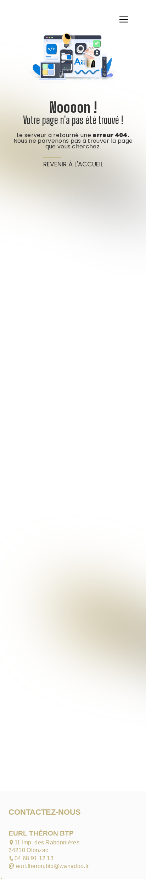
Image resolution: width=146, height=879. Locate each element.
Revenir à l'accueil (73, 164)
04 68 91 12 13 (34, 858)
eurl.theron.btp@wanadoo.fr (52, 866)
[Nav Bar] (124, 19)
